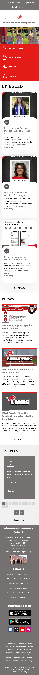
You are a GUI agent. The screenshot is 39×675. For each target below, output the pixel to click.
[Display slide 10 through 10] (33, 503)
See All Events (19, 520)
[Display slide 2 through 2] (6, 503)
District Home (14, 3)
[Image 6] (19, 37)
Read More (21, 144)
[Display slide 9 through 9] (30, 503)
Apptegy (24, 672)
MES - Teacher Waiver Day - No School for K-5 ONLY (19, 474)
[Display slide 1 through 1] (3, 503)
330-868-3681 (20, 548)
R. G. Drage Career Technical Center (18, 593)
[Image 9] (29, 37)
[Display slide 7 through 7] (23, 503)
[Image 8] (26, 37)
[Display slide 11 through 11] (3, 506)
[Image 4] (13, 37)
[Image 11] (6, 40)
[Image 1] (3, 37)
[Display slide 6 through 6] (20, 503)
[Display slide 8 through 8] (26, 503)
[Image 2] (6, 37)
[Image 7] (23, 37)
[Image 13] (13, 40)
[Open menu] (5, 18)
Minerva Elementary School (18, 579)
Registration (29, 3)
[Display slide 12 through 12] (6, 506)
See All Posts (19, 288)
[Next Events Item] (22, 512)
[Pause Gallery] (35, 40)
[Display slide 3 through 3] (10, 503)
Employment (17, 7)
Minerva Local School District (18, 574)
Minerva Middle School (18, 583)
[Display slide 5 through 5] (16, 503)
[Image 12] (9, 40)
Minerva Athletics (18, 597)
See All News (19, 440)
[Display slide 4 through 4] (13, 503)
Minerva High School (18, 588)
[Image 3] (9, 37)
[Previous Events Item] (16, 512)
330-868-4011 (21, 546)
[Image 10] (3, 40)
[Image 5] (16, 37)
